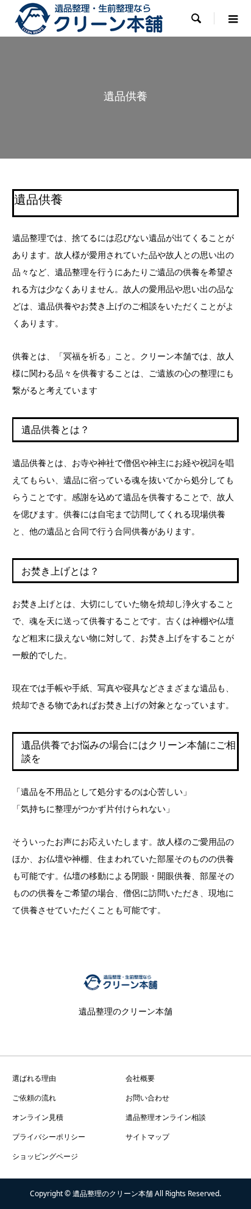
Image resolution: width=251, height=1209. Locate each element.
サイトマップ (147, 1137)
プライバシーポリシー (48, 1137)
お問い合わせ (147, 1097)
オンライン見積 (37, 1117)
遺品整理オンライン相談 (165, 1117)
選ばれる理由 (34, 1078)
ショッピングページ (45, 1156)
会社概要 (140, 1078)
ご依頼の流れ (34, 1097)
